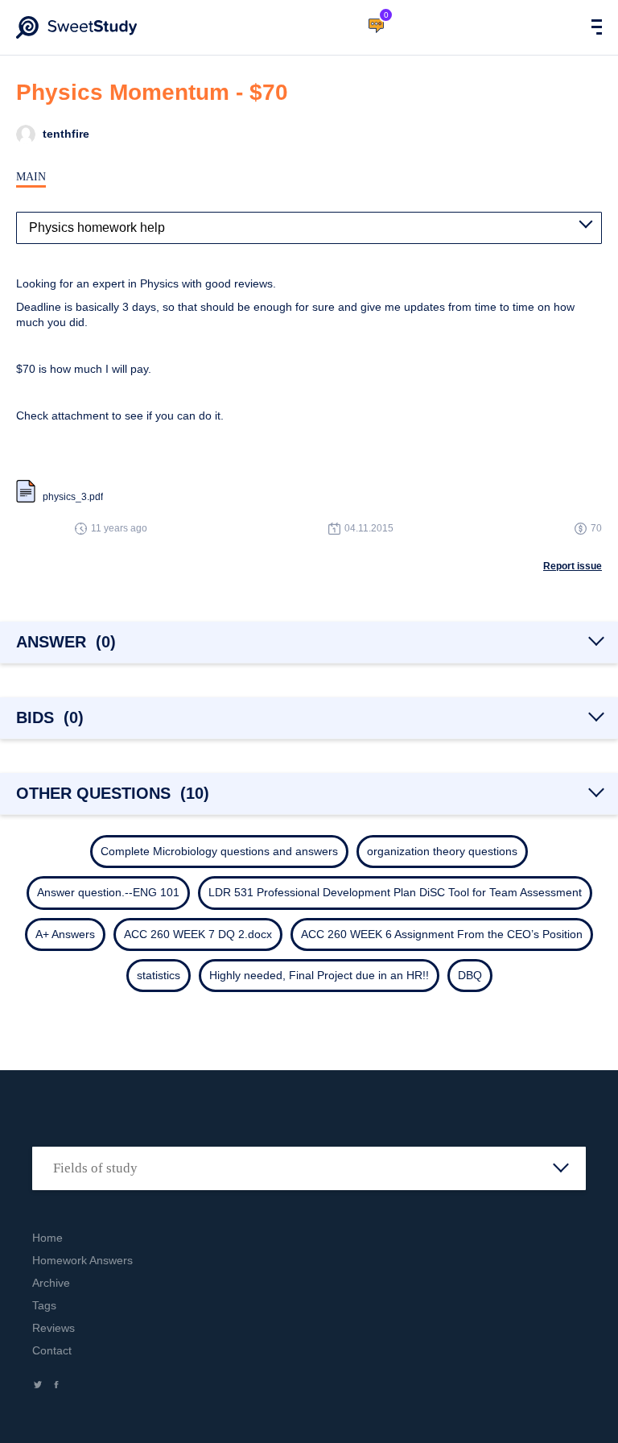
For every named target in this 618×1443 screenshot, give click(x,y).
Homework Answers (82, 1260)
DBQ (470, 975)
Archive (51, 1282)
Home (47, 1237)
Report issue (572, 566)
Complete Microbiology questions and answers (219, 851)
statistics (158, 975)
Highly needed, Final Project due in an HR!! (319, 975)
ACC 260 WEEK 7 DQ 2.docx (198, 934)
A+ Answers (65, 934)
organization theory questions (442, 851)
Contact (52, 1350)
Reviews (53, 1327)
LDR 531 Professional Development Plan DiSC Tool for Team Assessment (395, 892)
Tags (44, 1305)
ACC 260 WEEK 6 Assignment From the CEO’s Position (442, 934)
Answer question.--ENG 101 (108, 892)
